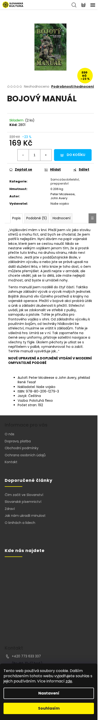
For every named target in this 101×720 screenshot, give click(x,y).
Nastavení (48, 693)
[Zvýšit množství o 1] (45, 155)
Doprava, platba (18, 441)
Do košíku (76, 154)
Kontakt (11, 462)
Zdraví (10, 509)
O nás (9, 434)
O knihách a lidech (20, 523)
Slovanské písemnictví (23, 502)
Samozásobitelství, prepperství (65, 181)
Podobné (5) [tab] (36, 218)
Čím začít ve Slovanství (24, 495)
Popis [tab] (16, 218)
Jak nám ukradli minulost (25, 515)
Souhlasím (49, 708)
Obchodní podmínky (22, 448)
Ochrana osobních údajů (25, 455)
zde (69, 681)
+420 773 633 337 (26, 656)
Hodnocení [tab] (61, 218)
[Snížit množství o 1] (23, 155)
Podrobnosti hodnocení (72, 86)
